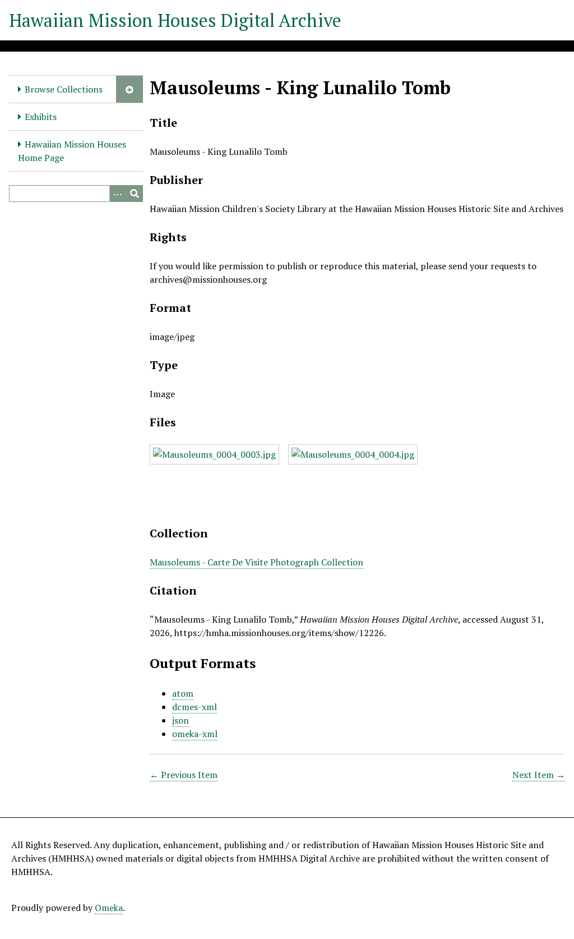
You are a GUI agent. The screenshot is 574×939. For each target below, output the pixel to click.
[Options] (117, 193)
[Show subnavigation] (129, 89)
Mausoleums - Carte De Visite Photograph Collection (256, 562)
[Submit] (134, 193)
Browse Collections (64, 89)
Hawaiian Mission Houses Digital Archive (175, 20)
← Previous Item (183, 774)
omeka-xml (194, 734)
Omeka (109, 907)
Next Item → (538, 774)
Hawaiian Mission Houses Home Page (72, 151)
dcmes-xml (194, 707)
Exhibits (41, 117)
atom (182, 693)
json (180, 720)
